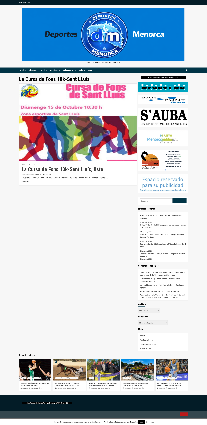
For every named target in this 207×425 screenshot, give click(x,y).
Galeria (82, 70)
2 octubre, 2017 (44, 174)
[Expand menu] (25, 70)
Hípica (62, 378)
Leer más (25, 181)
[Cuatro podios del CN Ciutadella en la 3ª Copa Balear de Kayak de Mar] (137, 370)
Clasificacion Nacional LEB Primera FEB (163, 77)
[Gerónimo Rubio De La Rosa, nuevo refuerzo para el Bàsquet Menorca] (172, 370)
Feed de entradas (146, 340)
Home (90, 70)
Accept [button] (142, 422)
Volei (43, 70)
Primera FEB (36, 378)
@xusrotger (25, 388)
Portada (29, 378)
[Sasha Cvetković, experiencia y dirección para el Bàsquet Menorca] (35, 370)
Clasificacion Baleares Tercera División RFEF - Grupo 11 (47, 403)
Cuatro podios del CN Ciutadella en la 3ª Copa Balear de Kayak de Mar (163, 245)
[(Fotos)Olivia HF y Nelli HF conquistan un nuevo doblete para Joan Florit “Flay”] (69, 370)
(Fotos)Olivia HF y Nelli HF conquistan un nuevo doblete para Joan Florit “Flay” (163, 226)
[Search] (186, 70)
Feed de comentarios (148, 344)
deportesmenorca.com (30, 174)
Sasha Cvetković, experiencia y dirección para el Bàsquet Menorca (161, 216)
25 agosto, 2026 (137, 388)
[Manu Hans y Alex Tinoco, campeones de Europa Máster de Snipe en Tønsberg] (103, 370)
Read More (150, 422)
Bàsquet (32, 70)
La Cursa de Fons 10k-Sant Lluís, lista (62, 169)
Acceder (143, 336)
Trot (76, 378)
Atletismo (54, 70)
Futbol (21, 70)
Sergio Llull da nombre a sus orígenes (165, 297)
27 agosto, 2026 (34, 388)
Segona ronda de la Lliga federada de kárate (162, 291)
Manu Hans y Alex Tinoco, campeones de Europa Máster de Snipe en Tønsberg (162, 236)
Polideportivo (68, 70)
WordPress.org (145, 348)
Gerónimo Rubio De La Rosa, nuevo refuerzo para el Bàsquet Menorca (162, 255)
